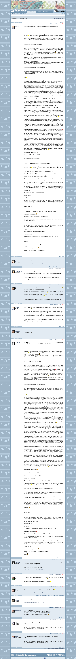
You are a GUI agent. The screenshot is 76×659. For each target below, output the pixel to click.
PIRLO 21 (17, 26)
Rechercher (22, 0)
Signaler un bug (61, 655)
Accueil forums (57, 18)
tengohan (17, 600)
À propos (63, 658)
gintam (16, 261)
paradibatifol (18, 610)
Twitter (54, 658)
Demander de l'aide (60, 654)
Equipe (58, 658)
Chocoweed (17, 562)
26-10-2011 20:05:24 (16, 338)
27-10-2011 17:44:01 (16, 606)
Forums (13, 13)
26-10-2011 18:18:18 (16, 256)
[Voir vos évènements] (62, 14)
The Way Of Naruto (15, 0)
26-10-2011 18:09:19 (16, 22)
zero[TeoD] (17, 342)
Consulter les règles (51, 654)
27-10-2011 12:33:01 (16, 585)
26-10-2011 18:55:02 (16, 303)
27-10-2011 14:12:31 (16, 595)
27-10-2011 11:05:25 (16, 573)
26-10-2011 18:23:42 (16, 266)
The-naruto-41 (18, 287)
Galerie (56, 257)
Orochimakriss (18, 271)
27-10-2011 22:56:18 (16, 617)
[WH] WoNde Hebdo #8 (18, 17)
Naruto (12, 654)
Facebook (48, 658)
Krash (16, 622)
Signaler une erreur (51, 655)
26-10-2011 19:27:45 (16, 326)
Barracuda (17, 331)
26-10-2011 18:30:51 (16, 283)
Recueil (59, 257)
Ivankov (17, 577)
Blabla (63, 18)
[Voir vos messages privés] (64, 14)
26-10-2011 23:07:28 (16, 557)
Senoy (16, 589)
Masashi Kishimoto (22, 654)
